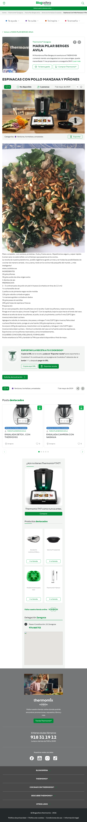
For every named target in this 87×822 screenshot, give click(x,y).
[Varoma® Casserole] (53, 538)
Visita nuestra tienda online (42, 8)
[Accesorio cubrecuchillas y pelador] (33, 538)
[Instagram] (47, 758)
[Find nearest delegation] (4, 3)
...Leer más (76, 61)
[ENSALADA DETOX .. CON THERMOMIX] (22, 416)
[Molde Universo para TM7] (33, 576)
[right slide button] (82, 452)
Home (4, 12)
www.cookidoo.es (9, 268)
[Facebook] (31, 758)
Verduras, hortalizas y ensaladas (16, 428)
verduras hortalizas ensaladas (52, 12)
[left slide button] (4, 452)
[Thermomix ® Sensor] (53, 576)
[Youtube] (39, 758)
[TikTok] (55, 758)
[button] (83, 3)
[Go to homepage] (43, 3)
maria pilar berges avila (32, 12)
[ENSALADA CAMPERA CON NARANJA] (64, 416)
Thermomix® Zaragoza (15, 12)
